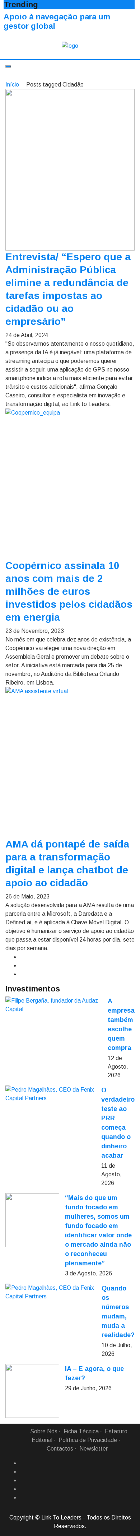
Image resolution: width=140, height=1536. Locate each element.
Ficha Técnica (81, 1431)
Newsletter (93, 1449)
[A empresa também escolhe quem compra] (53, 1005)
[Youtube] (22, 1497)
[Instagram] (22, 1489)
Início (12, 84)
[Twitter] (22, 1480)
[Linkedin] (22, 1472)
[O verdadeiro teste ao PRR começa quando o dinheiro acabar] (50, 1094)
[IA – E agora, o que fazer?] (32, 1391)
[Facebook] (22, 1463)
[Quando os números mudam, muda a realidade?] (50, 1292)
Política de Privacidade (88, 1440)
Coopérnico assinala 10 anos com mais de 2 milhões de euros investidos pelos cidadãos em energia (68, 591)
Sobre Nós (43, 1431)
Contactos (60, 1449)
